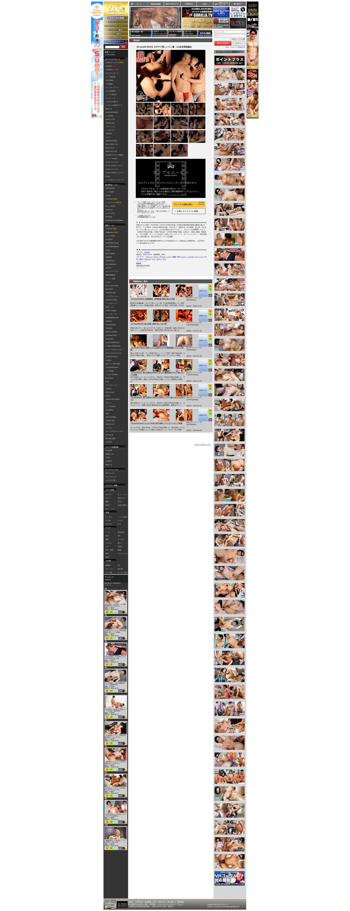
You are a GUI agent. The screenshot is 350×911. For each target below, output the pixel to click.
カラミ (156, 257)
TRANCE (109, 328)
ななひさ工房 (110, 480)
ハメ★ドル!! (110, 130)
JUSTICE (111, 229)
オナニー (149, 257)
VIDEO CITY (110, 424)
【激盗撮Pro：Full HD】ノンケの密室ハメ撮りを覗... (115, 841)
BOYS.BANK (110, 254)
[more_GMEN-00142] (203, 390)
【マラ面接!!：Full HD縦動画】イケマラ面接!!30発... (115, 683)
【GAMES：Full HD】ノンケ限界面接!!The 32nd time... (115, 605)
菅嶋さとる (110, 454)
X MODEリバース (112, 70)
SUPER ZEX (110, 421)
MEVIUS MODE (111, 141)
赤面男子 (109, 257)
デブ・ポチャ (157, 259)
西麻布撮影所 (110, 275)
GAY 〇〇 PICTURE (113, 364)
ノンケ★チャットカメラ (115, 180)
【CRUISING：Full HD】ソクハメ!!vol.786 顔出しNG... (115, 657)
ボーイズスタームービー (115, 431)
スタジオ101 (110, 213)
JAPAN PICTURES (112, 399)
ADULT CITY (110, 119)
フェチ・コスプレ (187, 257)
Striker (108, 176)
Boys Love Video (112, 286)
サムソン (109, 403)
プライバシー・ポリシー (167, 904)
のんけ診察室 (110, 91)
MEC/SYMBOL (111, 417)
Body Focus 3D (111, 151)
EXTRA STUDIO (111, 357)
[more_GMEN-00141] (203, 415)
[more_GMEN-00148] (203, 291)
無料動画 (180, 902)
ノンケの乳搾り (111, 95)
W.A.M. (112, 162)
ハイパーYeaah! (111, 159)
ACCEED (109, 239)
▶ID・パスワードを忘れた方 (235, 47)
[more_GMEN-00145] (203, 315)
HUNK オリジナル (114, 63)
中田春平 (109, 461)
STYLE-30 (109, 435)
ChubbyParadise (112, 367)
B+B (107, 382)
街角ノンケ (110, 307)
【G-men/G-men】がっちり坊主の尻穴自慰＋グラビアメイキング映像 (156, 423)
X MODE (109, 134)
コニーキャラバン (112, 87)
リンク (179, 904)
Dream (108, 195)
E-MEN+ (109, 360)
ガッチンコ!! (110, 98)
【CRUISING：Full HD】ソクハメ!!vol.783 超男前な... (115, 815)
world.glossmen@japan (114, 220)
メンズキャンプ (111, 303)
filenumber (109, 339)
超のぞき (109, 109)
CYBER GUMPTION (113, 346)
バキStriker (110, 116)
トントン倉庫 (110, 279)
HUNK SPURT (115, 173)
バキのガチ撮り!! (112, 102)
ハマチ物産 (110, 371)
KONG (108, 396)
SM (178, 257)
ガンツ (108, 137)
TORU (108, 458)
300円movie (110, 123)
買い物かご (238, 4)
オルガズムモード (112, 73)
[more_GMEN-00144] (203, 340)
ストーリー (199, 257)
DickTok (108, 389)
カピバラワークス (112, 271)
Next (182, 19)
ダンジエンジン (111, 477)
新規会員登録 (156, 4)
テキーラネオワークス (114, 350)
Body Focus (110, 148)
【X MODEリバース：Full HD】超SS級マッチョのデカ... (115, 736)
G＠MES (111, 66)
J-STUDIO (111, 199)
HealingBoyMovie (112, 247)
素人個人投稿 (110, 438)
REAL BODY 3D (112, 144)
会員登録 (148, 902)
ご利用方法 (188, 4)
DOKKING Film (111, 335)
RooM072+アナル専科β (114, 155)
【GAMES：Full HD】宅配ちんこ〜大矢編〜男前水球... (115, 710)
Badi (107, 414)
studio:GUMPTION (112, 342)
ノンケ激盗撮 (110, 77)
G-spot (112, 169)
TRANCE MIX (111, 293)
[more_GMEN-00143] (203, 365)
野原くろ (109, 465)
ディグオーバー (111, 314)
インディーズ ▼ (113, 203)
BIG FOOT (109, 289)
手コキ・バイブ (166, 257)
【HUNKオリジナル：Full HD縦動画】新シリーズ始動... (115, 631)
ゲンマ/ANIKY (111, 406)
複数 (174, 257)
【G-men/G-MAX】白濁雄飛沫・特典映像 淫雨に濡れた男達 (152, 299)
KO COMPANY (111, 264)
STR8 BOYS (110, 261)
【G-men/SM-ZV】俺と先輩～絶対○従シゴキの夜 (148, 324)
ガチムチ (147, 259)
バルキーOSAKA (112, 374)
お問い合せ (162, 902)
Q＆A (205, 4)
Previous (127, 19)
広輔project (112, 232)
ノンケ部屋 (110, 192)
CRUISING (110, 80)
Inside (108, 250)
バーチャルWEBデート (114, 105)
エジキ (110, 236)
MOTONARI (110, 188)
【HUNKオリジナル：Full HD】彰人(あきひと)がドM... (115, 788)
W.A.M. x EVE (114, 166)
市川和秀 (109, 450)
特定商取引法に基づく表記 (138, 904)
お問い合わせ (221, 4)
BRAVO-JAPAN (111, 332)
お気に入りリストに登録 (185, 211)
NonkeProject (111, 325)
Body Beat (109, 378)
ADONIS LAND (111, 300)
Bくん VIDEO (110, 206)
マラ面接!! (109, 84)
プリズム (109, 428)
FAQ (154, 902)
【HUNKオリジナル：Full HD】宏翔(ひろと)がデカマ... (115, 762)
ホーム (138, 4)
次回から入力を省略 (238, 39)
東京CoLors (110, 392)
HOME (130, 902)
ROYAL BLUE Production (114, 353)
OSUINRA (109, 410)
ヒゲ (164, 259)
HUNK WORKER (112, 112)
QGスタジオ (110, 473)
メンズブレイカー (112, 296)
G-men (108, 282)
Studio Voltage (111, 311)
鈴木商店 (109, 217)
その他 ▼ (109, 442)
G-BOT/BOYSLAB (112, 243)
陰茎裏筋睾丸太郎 (112, 318)
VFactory (109, 321)
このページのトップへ (202, 444)
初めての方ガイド (172, 4)
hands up (109, 210)
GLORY (108, 268)
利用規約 (153, 904)
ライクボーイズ (111, 385)
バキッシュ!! (110, 127)
